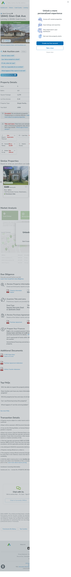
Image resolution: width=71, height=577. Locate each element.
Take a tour (50, 48)
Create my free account (50, 43)
